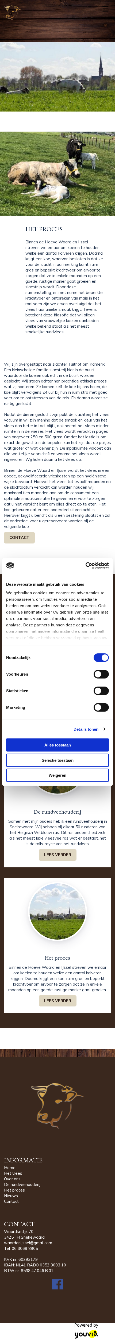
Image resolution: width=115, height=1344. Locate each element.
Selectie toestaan (58, 760)
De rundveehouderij (22, 1184)
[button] (19, 537)
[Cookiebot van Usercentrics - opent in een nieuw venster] (85, 565)
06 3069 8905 (25, 1248)
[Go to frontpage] (48, 13)
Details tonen (86, 729)
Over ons (12, 1178)
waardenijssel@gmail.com (28, 1242)
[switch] (101, 674)
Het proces (14, 1190)
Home (10, 1167)
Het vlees (13, 1173)
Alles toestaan (57, 745)
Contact (11, 1201)
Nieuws (11, 1195)
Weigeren (57, 775)
